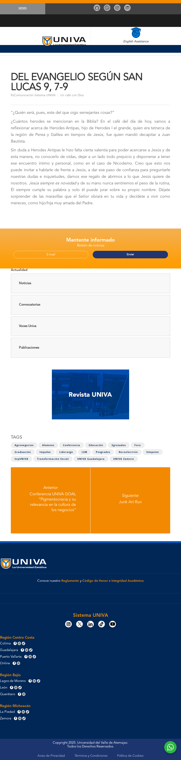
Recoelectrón (128, 452)
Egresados (119, 445)
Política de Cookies (130, 755)
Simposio (152, 452)
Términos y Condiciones (91, 755)
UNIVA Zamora (123, 458)
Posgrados (103, 452)
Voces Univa (27, 326)
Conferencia (71, 445)
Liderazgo (66, 452)
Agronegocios (24, 445)
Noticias (25, 283)
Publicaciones (29, 347)
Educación (96, 445)
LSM (84, 452)
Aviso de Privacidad (51, 755)
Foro (137, 445)
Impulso (45, 452)
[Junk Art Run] (130, 500)
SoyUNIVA (21, 458)
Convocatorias (29, 304)
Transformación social (53, 458)
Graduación (23, 452)
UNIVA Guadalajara (91, 458)
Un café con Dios (72, 95)
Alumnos (48, 445)
